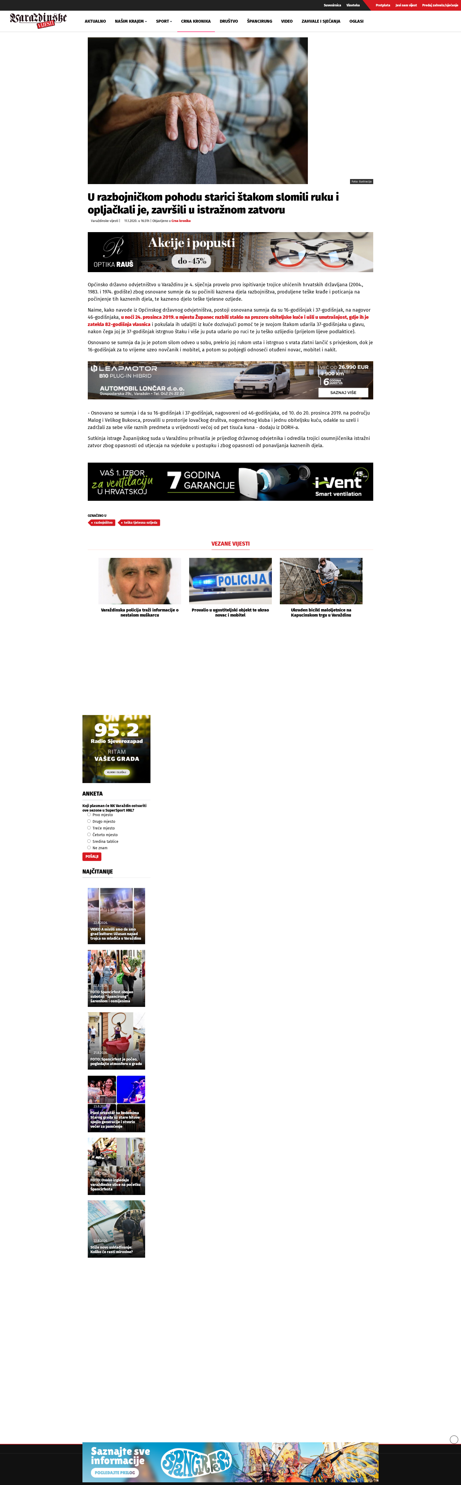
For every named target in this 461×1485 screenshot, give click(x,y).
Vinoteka (353, 5)
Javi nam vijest (406, 5)
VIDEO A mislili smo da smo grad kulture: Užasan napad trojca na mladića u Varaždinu (115, 934)
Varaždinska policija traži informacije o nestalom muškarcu (139, 613)
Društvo (229, 21)
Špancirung (259, 21)
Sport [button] (162, 21)
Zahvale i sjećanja (321, 21)
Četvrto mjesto (105, 835)
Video (287, 21)
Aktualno (95, 21)
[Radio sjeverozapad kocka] (116, 749)
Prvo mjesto (102, 815)
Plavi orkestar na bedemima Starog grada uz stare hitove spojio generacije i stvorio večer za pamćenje (115, 1120)
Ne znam (100, 848)
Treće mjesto (103, 828)
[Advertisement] (230, 672)
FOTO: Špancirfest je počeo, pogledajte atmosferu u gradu (116, 1061)
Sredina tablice (105, 841)
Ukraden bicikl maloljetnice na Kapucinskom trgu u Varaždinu (321, 613)
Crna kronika (196, 21)
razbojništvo (103, 523)
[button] (92, 588)
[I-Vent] (230, 482)
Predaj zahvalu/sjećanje (440, 5)
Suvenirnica (332, 5)
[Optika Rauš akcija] (230, 252)
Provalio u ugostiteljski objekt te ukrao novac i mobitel (230, 613)
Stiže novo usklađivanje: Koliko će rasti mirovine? (111, 1249)
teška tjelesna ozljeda (140, 523)
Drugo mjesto (103, 821)
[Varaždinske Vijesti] (38, 19)
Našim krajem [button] (129, 21)
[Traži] (385, 21)
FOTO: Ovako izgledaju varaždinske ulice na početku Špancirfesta (115, 1185)
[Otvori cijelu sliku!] (198, 110)
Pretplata (383, 5)
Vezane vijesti (231, 543)
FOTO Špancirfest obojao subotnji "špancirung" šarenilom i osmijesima (111, 996)
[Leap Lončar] (230, 380)
